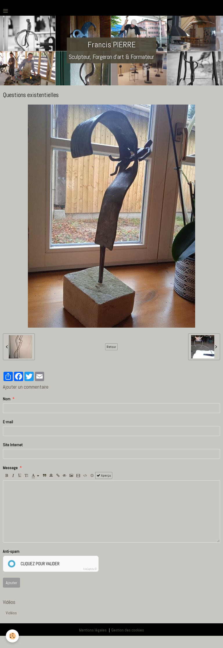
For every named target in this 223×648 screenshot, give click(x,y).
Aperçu (105, 475)
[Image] (71, 475)
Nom (6, 398)
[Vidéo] (78, 475)
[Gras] (6, 475)
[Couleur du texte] (35, 475)
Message (10, 467)
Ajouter (11, 582)
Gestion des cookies (127, 630)
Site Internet (13, 444)
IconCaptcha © (90, 569)
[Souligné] (19, 475)
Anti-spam (11, 551)
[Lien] (57, 475)
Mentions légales (93, 630)
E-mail (8, 421)
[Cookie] (12, 635)
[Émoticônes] (92, 475)
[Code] (85, 475)
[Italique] (13, 475)
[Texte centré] (51, 475)
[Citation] (44, 475)
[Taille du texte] (26, 475)
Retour (111, 346)
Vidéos (11, 612)
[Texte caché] (64, 475)
